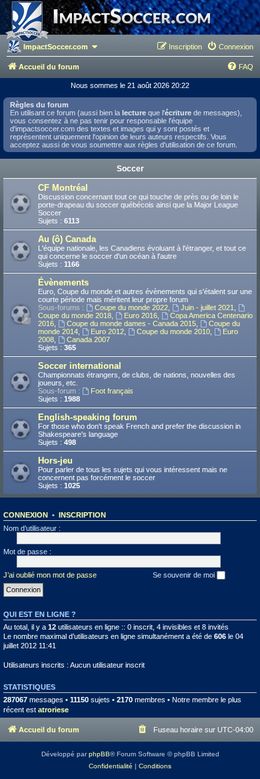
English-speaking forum (87, 417)
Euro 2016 (140, 315)
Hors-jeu (55, 461)
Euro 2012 (107, 331)
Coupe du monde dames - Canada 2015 (131, 323)
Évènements (63, 282)
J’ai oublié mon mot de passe (50, 575)
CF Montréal (63, 188)
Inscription (82, 515)
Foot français (112, 391)
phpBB (99, 754)
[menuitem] (230, 47)
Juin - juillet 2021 (207, 307)
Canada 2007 (88, 339)
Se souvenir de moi (185, 575)
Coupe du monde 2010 (173, 331)
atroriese (53, 710)
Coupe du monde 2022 (131, 307)
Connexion (25, 515)
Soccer (130, 168)
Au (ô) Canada (67, 239)
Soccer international (79, 366)
